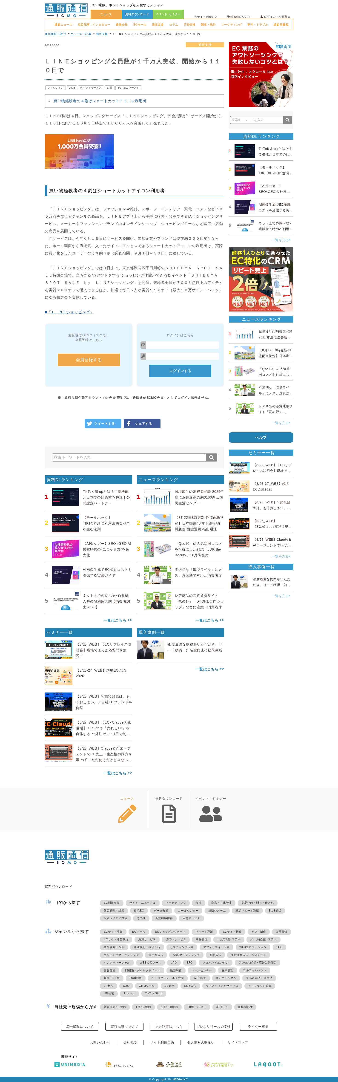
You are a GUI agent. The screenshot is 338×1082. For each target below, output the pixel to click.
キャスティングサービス (222, 985)
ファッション (55, 87)
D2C (126, 985)
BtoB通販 (275, 910)
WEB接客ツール (150, 962)
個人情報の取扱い (201, 1042)
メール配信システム (263, 939)
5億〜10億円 (169, 1007)
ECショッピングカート (170, 931)
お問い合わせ (100, 1042)
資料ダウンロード (137, 14)
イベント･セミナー (168, 14)
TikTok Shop (154, 993)
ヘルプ (261, 437)
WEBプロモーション (253, 947)
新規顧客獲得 (164, 918)
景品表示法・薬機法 (259, 978)
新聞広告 (215, 955)
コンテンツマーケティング (121, 955)
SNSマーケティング (186, 955)
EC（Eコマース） (128, 87)
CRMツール (147, 985)
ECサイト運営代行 (116, 939)
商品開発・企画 (114, 947)
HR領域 (109, 993)
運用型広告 (156, 955)
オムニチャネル (226, 978)
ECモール (139, 24)
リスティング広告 (182, 947)
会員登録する (89, 360)
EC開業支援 (112, 902)
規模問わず (245, 1007)
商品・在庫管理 (221, 902)
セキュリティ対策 (115, 918)
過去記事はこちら (169, 1026)
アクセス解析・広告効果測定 (257, 962)
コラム (173, 24)
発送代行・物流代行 (147, 947)
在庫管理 (227, 970)
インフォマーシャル (117, 962)
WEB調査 (200, 978)
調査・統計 (208, 24)
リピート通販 (204, 931)
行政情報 (189, 24)
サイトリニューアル (142, 902)
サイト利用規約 (162, 1042)
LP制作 (108, 985)
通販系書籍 (281, 24)
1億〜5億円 (143, 1007)
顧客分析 (109, 970)
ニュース (106, 14)
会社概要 (130, 1042)
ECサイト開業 (113, 931)
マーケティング (231, 24)
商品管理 (201, 939)
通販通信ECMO (55, 34)
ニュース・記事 (81, 34)
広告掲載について (80, 1026)
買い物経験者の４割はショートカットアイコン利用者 (100, 101)
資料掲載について (239, 16)
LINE (72, 87)
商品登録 (281, 931)
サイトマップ (238, 1042)
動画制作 (176, 970)
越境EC (139, 910)
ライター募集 (258, 1026)
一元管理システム (229, 939)
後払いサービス (176, 939)
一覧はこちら (115, 620)
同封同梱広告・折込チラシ (248, 955)
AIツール (129, 993)
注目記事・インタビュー (94, 24)
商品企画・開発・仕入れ (257, 902)
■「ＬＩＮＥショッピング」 (69, 312)
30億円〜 (222, 1007)
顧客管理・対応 (114, 910)
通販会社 (122, 24)
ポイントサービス (91, 87)
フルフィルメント (254, 970)
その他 (141, 918)
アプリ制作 (258, 931)
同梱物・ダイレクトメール (142, 970)
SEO (279, 947)
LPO (174, 962)
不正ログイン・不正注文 (168, 978)
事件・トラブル (257, 24)
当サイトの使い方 (206, 16)
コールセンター (188, 910)
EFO (190, 962)
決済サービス (147, 939)
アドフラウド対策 (260, 985)
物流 (199, 902)
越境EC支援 (112, 978)
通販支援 (158, 24)
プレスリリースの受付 (214, 1026)
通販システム (217, 910)
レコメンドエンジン (215, 962)
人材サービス (191, 918)
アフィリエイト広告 (216, 947)
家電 (109, 87)
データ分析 (161, 910)
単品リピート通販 (247, 910)
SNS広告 (190, 985)
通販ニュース (63, 24)
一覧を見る (280, 240)
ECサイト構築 (232, 931)
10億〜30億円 (196, 1007)
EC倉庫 (169, 985)
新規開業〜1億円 (115, 1007)
